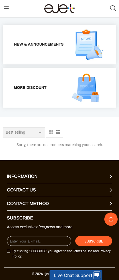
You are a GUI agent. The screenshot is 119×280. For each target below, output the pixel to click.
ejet (46, 274)
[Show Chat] (96, 275)
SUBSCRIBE (93, 241)
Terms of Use (82, 251)
